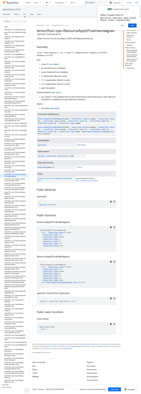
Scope (50, 64)
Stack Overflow (92, 373)
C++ (24, 14)
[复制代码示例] (114, 201)
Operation (55, 108)
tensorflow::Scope (80, 119)
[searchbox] (15, 21)
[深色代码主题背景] (111, 201)
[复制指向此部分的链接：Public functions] (58, 215)
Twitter (34, 373)
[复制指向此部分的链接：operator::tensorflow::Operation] (72, 293)
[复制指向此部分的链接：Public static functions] (65, 312)
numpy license (67, 348)
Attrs (58, 92)
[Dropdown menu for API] (50, 2)
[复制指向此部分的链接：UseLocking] (50, 319)
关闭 (122, 26)
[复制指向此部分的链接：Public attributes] (58, 190)
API (46, 3)
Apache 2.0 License (50, 346)
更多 (72, 3)
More (40, 14)
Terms (34, 389)
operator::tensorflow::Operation (52, 156)
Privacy (41, 389)
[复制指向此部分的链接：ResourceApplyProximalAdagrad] (71, 222)
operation (42, 145)
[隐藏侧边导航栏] (26, 390)
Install (28, 3)
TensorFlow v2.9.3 (11, 9)
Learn (36, 3)
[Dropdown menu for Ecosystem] (66, 2)
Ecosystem (59, 3)
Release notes (92, 369)
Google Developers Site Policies (80, 346)
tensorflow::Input (107, 119)
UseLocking (42, 167)
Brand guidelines (92, 377)
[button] (14, 384)
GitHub (129, 3)
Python (16, 14)
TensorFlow (40, 25)
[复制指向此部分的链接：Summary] (50, 47)
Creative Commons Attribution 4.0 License (92, 344)
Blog (33, 366)
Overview (6, 14)
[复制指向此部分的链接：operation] (49, 196)
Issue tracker (91, 366)
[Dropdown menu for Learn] (41, 2)
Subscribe (114, 389)
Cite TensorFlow (92, 380)
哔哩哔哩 (35, 377)
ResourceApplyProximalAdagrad (51, 119)
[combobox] (95, 3)
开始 (132, 25)
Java (32, 14)
